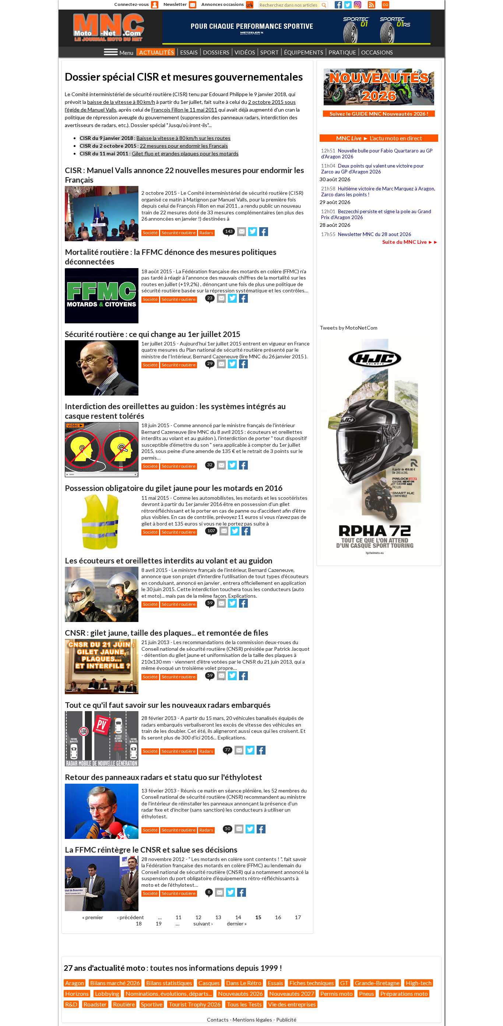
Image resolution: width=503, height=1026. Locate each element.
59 (209, 602)
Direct (385, 4)
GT (344, 982)
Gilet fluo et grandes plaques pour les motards (185, 153)
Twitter (348, 4)
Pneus (366, 993)
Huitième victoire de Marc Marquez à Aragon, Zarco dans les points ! (378, 191)
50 (227, 828)
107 (211, 530)
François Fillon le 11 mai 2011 (184, 109)
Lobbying (107, 993)
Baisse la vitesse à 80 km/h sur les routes (184, 138)
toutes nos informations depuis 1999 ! (216, 967)
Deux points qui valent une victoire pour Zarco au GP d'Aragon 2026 (372, 169)
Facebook (338, 4)
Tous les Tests (244, 1004)
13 (218, 917)
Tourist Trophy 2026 (195, 1004)
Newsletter (175, 4)
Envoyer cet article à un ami (241, 231)
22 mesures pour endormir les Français (184, 146)
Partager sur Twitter (252, 231)
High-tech (419, 982)
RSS (371, 4)
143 (229, 231)
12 (198, 917)
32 (209, 464)
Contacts (218, 1019)
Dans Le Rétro (243, 982)
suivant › (203, 923)
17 (298, 917)
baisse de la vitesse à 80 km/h (121, 102)
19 (159, 923)
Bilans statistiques (169, 982)
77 (227, 749)
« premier (92, 917)
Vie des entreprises (292, 1004)
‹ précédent (130, 917)
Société (150, 232)
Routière (124, 1004)
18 (139, 923)
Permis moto (336, 993)
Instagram (357, 4)
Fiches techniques (311, 982)
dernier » (237, 923)
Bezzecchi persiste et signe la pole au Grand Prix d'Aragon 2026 (376, 214)
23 (209, 298)
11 (179, 917)
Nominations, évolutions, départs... (169, 993)
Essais (275, 982)
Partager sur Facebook (263, 231)
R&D (71, 1004)
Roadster (95, 1004)
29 (209, 363)
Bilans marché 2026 (115, 982)
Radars (206, 232)
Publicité (286, 1019)
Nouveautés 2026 (240, 993)
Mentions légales (252, 1019)
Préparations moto (404, 993)
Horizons (77, 993)
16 (278, 917)
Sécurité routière (179, 232)
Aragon (74, 982)
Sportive (151, 1004)
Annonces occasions (222, 4)
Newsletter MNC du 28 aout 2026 (374, 234)
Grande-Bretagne (377, 982)
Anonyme (154, 4)
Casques (209, 982)
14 (238, 917)
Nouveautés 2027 (291, 993)
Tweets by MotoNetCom (348, 327)
